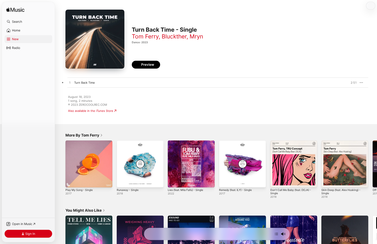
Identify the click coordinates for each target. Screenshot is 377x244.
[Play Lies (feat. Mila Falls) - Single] (173, 182)
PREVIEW (352, 82)
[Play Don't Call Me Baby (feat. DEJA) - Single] (275, 182)
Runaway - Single (128, 142)
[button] (28, 21)
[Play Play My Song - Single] (71, 182)
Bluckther (174, 36)
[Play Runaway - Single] (122, 182)
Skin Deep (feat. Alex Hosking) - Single (343, 143)
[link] (84, 135)
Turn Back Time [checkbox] (84, 82)
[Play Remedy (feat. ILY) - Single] (224, 182)
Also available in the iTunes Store (90, 110)
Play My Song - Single (80, 142)
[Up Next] (276, 234)
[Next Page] (373, 164)
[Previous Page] (61, 164)
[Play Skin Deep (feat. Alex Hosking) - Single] (327, 182)
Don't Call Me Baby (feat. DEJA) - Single (292, 143)
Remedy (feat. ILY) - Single (237, 142)
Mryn (196, 36)
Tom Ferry (145, 36)
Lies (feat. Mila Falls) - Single (187, 142)
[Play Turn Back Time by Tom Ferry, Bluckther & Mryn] (69, 83)
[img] (15, 9)
